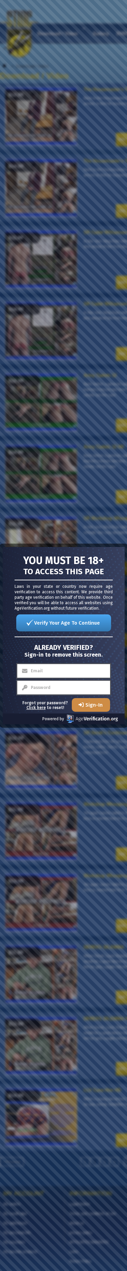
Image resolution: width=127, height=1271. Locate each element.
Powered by (53, 719)
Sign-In (94, 705)
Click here (36, 707)
